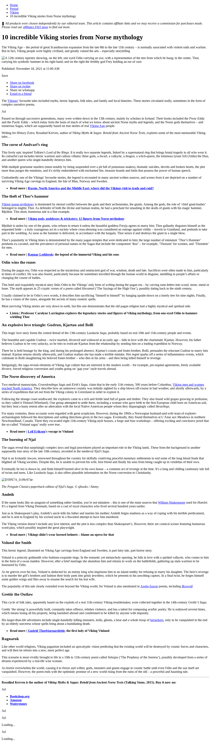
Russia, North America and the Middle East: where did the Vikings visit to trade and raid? (91, 188)
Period (14, 8)
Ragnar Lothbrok (40, 254)
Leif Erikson (36, 431)
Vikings (13, 100)
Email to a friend (21, 93)
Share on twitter (20, 86)
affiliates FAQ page (35, 27)
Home (14, 5)
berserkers (156, 620)
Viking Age (97, 126)
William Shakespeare (171, 502)
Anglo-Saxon (149, 586)
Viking (14, 12)
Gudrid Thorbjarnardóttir (46, 630)
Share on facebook (22, 82)
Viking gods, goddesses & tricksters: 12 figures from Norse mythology (76, 218)
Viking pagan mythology (18, 204)
